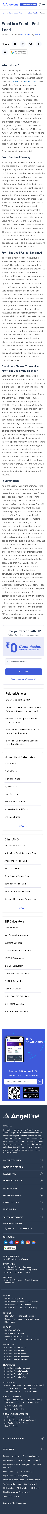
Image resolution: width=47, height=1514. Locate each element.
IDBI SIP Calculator (14, 965)
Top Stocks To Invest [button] (13, 1217)
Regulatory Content (31, 1456)
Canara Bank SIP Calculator (18, 950)
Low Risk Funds (12, 793)
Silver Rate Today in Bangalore (16, 1371)
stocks (16, 81)
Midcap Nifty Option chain (15, 1336)
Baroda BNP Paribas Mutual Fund (21, 898)
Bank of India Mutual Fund (17, 891)
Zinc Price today (11, 1388)
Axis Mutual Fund (13, 868)
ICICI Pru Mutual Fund (13, 1405)
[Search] (40, 4)
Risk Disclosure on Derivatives (15, 1492)
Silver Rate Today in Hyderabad (17, 1368)
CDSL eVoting (8, 1488)
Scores (35, 1460)
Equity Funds (11, 771)
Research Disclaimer (11, 1456)
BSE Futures (9, 1322)
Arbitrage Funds (12, 816)
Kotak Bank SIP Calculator (17, 973)
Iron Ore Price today (12, 1391)
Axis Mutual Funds (12, 1402)
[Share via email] (5, 52)
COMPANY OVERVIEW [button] (12, 1160)
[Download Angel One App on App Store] (31, 1096)
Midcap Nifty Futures (13, 1319)
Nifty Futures (10, 1316)
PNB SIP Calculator (14, 981)
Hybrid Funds (11, 786)
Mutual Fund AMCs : (12, 1396)
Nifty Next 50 (32, 1301)
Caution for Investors (11, 1496)
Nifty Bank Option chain (14, 1333)
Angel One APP (10, 1267)
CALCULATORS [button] (9, 1174)
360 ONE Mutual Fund (15, 845)
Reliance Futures (32, 1319)
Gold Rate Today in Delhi (14, 1350)
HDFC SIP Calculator (14, 958)
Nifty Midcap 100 (11, 1304)
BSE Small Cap (10, 1307)
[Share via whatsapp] (23, 44)
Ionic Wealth (23, 1259)
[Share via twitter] (31, 44)
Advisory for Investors (12, 1484)
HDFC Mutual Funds (30, 1402)
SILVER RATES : (9, 1365)
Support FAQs (26, 1228)
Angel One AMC (10, 1259)
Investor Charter (33, 1480)
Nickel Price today (28, 1388)
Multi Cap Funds (11, 1426)
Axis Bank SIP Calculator (16, 935)
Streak (27, 1280)
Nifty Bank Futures (26, 1316)
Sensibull (7, 1280)
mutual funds (30, 81)
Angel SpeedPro (10, 1269)
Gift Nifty (33, 1307)
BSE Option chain (32, 1339)
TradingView (9, 1283)
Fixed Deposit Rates (22, 1272)
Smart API (8, 1272)
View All (22, 826)
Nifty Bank (18, 1298)
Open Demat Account (29, 4)
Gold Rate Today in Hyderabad (16, 1356)
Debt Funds (10, 763)
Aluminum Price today (33, 1385)
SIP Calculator (11, 927)
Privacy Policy (26, 1471)
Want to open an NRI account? (23, 679)
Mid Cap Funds (22, 1423)
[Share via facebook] (39, 44)
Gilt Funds (8, 1423)
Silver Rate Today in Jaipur (15, 1377)
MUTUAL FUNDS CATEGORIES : (16, 1414)
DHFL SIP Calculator (14, 1003)
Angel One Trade (25, 1267)
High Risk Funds (12, 778)
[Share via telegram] (15, 44)
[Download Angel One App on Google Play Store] (31, 1090)
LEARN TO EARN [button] (10, 1189)
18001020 (11, 1228)
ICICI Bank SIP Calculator (17, 1011)
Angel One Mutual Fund (16, 860)
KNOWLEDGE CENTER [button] (12, 1181)
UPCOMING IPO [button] (9, 1209)
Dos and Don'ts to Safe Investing (16, 1460)
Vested (35, 1280)
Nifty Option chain (12, 1330)
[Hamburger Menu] (43, 4)
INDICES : (7, 1295)
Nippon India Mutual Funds (15, 1409)
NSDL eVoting (22, 1488)
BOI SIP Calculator (13, 942)
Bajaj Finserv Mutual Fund (17, 876)
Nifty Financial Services (14, 1301)
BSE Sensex (26, 1304)
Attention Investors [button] (13, 1438)
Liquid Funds (22, 1417)
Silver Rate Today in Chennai (16, 1374)
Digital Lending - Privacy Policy (15, 1475)
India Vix (22, 1307)
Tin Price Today (30, 1391)
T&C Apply (14, 1471)
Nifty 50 (7, 1298)
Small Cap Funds (11, 1420)
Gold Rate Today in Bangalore (16, 1359)
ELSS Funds (9, 1417)
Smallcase (18, 1280)
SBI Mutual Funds (33, 1399)
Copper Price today (12, 1385)
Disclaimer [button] (8, 1449)
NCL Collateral (29, 1484)
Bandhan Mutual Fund (15, 883)
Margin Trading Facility (28, 1269)
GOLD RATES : (9, 1344)
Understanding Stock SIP (18, 699)
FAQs (5, 1471)
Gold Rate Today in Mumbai (15, 1347)
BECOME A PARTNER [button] (12, 1195)
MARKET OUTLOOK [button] (11, 1202)
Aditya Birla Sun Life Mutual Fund (21, 853)
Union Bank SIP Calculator (17, 996)
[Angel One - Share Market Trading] (10, 4)
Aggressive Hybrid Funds (16, 809)
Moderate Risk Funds (15, 801)
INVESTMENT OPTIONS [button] (13, 1167)
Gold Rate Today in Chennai (15, 1353)
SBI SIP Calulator (13, 988)
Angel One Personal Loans (13, 1480)
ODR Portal (35, 1488)
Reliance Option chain (13, 1339)
